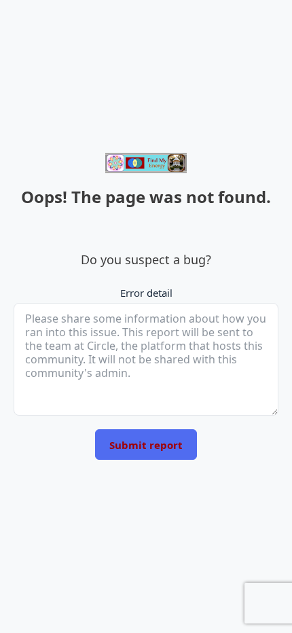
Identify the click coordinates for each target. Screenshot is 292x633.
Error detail (146, 293)
